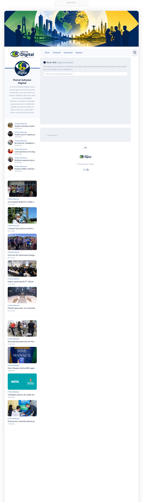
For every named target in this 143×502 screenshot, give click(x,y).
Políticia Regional (13, 199)
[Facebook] (87, 170)
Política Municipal (13, 339)
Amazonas (68, 52)
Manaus (79, 52)
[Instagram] (84, 170)
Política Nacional (21, 124)
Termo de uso (52, 135)
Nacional (56, 52)
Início (47, 52)
